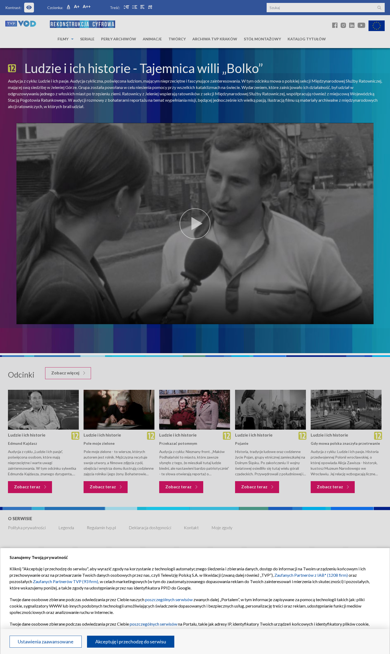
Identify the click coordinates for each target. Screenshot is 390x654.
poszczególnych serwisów (169, 599)
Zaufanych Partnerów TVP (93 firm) (65, 581)
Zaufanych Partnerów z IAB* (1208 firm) (311, 575)
